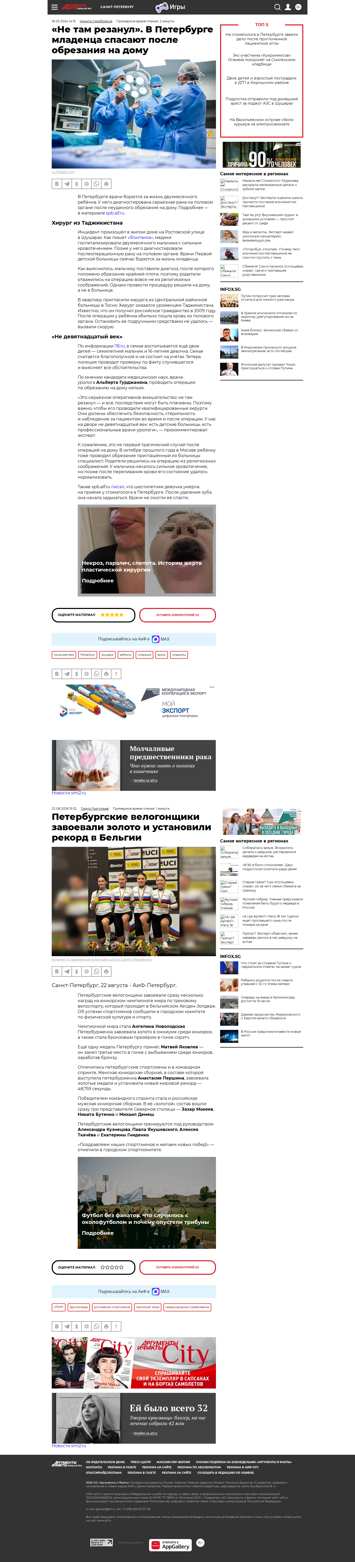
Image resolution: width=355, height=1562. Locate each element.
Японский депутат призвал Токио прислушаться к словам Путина (268, 366)
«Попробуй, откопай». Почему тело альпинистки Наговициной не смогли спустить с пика (271, 253)
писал (117, 486)
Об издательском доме (105, 1462)
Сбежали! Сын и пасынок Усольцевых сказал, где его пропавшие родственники (272, 270)
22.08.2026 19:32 (64, 808)
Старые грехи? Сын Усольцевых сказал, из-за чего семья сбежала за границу (271, 886)
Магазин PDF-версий (173, 1462)
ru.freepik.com (63, 172)
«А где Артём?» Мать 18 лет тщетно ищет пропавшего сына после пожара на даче (270, 920)
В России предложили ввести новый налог (271, 1033)
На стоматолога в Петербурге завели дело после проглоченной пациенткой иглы (262, 39)
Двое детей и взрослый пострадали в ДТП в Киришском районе (262, 80)
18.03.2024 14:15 (64, 21)
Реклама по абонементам (199, 1467)
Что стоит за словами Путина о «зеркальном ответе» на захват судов (271, 965)
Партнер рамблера (131, 1542)
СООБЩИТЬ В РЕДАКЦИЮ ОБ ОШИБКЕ (225, 1472)
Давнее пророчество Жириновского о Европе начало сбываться (270, 1016)
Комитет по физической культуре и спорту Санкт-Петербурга (102, 959)
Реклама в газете (122, 1467)
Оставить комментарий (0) (177, 615)
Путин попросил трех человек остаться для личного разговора (267, 297)
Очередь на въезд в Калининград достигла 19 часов (268, 999)
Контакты (94, 1467)
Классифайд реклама (104, 1472)
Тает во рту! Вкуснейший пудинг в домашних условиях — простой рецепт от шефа (270, 219)
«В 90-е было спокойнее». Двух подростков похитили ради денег (269, 867)
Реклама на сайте (157, 1467)
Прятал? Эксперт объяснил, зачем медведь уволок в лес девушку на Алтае (270, 937)
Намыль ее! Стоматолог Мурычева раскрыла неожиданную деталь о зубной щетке (270, 185)
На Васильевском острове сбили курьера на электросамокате (262, 122)
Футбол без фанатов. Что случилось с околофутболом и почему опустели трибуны (145, 1218)
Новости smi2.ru (69, 792)
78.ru (120, 346)
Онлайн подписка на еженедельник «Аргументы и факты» (244, 1462)
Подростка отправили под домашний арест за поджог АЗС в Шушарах (262, 101)
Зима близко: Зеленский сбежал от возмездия (269, 332)
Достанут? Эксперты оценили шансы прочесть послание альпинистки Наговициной (272, 202)
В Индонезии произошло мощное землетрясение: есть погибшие (268, 349)
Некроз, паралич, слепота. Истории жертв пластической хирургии (142, 566)
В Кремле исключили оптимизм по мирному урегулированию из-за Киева (269, 316)
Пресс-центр (141, 1462)
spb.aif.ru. (115, 213)
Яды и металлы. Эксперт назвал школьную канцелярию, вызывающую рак (268, 236)
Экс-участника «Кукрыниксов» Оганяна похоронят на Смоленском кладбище (261, 59)
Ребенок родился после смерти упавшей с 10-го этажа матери (267, 982)
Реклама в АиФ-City (243, 1467)
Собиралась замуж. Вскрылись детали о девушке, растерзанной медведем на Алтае (269, 852)
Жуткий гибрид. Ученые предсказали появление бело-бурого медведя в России (272, 903)
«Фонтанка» (140, 237)
